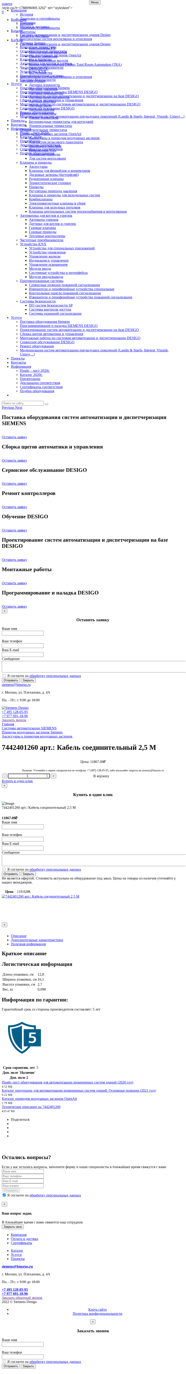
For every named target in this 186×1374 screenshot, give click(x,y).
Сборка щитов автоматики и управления (51, 100)
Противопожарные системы (41, 76)
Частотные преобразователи (41, 67)
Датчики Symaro (32, 43)
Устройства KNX (33, 71)
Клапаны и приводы (36, 59)
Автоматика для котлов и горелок (46, 63)
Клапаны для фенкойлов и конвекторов (59, 171)
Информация (21, 129)
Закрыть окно (13, 1226)
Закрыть (28, 680)
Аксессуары (38, 166)
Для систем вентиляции (47, 158)
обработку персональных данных (55, 676)
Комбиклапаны (41, 199)
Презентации (30, 141)
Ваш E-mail (10, 650)
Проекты (18, 120)
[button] (8, 407)
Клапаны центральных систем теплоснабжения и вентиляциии (78, 211)
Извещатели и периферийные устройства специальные (71, 289)
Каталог (17, 31)
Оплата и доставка (34, 27)
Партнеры (28, 22)
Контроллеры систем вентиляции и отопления (56, 39)
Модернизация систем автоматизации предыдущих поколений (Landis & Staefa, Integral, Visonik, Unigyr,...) (102, 116)
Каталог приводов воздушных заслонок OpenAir (39, 1099)
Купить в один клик (17, 781)
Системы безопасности (38, 80)
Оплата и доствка (24, 1239)
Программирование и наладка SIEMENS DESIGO (59, 92)
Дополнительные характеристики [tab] (37, 940)
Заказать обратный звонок (22, 1298)
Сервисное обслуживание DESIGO (47, 108)
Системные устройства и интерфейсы (58, 273)
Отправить (11, 680)
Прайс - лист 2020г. (35, 133)
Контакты (18, 125)
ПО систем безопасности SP (51, 305)
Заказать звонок (14, 720)
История (26, 14)
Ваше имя (9, 629)
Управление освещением (48, 264)
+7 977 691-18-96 (15, 716)
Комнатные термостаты (38, 47)
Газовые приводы (42, 232)
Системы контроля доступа (50, 309)
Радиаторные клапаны (46, 179)
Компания (19, 10)
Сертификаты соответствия (41, 149)
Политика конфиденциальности (97, 1314)
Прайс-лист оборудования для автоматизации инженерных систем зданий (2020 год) (67, 1082)
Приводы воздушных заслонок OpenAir (50, 55)
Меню (95, 2)
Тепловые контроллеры (47, 236)
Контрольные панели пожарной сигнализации (65, 293)
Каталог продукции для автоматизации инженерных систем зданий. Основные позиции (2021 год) (79, 1090)
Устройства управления (47, 252)
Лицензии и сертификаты (40, 18)
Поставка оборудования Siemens (45, 88)
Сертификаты (21, 1243)
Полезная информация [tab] (28, 944)
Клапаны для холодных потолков (54, 207)
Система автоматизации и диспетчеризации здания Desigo (65, 35)
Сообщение (11, 659)
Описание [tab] (19, 936)
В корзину (101, 776)
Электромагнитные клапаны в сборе (57, 203)
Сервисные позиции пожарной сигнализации (64, 285)
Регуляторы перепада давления (53, 191)
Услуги (16, 84)
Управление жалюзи (44, 256)
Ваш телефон (12, 641)
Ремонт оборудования (37, 112)
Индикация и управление (49, 260)
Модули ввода (40, 268)
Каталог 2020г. (31, 137)
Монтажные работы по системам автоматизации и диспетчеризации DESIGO (80, 104)
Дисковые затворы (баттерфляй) (54, 175)
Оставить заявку (14, 437)
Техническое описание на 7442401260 (31, 1107)
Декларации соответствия (40, 145)
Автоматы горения (43, 220)
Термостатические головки (50, 183)
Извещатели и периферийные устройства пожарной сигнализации (80, 297)
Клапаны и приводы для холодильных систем (64, 195)
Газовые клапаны (42, 228)
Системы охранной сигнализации (55, 313)
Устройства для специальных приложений (62, 248)
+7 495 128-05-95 (15, 712)
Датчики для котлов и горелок (52, 224)
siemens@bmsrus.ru (16, 685)
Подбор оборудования (37, 153)
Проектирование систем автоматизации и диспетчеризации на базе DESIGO (79, 96)
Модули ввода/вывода (46, 277)
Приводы (36, 187)
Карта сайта (97, 1309)
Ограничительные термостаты (43, 51)
